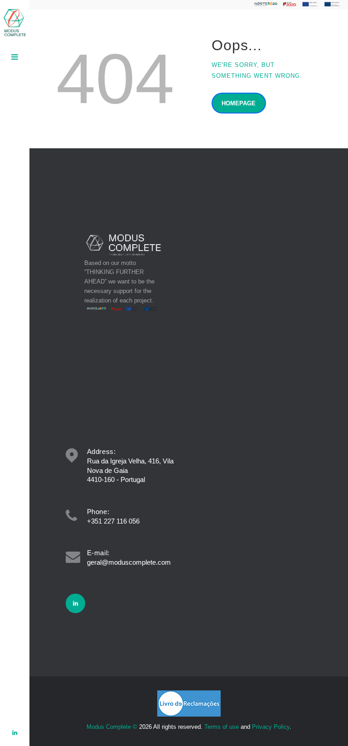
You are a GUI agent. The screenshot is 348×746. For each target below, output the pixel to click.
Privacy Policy (271, 726)
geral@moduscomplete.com (129, 562)
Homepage (239, 103)
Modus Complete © (112, 726)
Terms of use (221, 726)
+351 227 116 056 (113, 521)
